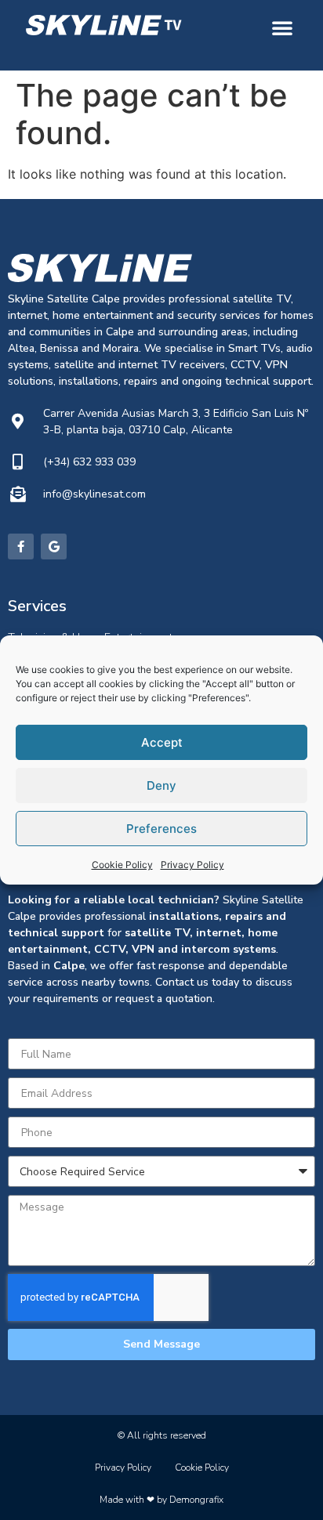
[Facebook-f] (21, 546)
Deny (161, 785)
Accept (162, 742)
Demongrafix (196, 1499)
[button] (282, 27)
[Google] (54, 546)
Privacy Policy (192, 864)
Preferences (161, 828)
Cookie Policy (122, 864)
